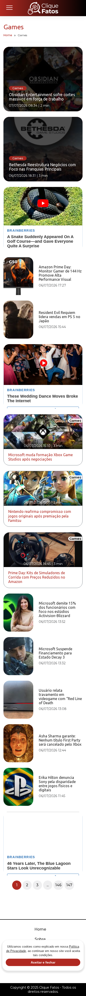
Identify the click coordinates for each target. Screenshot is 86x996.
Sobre (40, 939)
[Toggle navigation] (9, 8)
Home (7, 35)
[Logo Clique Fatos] (43, 8)
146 (58, 885)
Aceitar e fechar (43, 962)
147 (69, 885)
